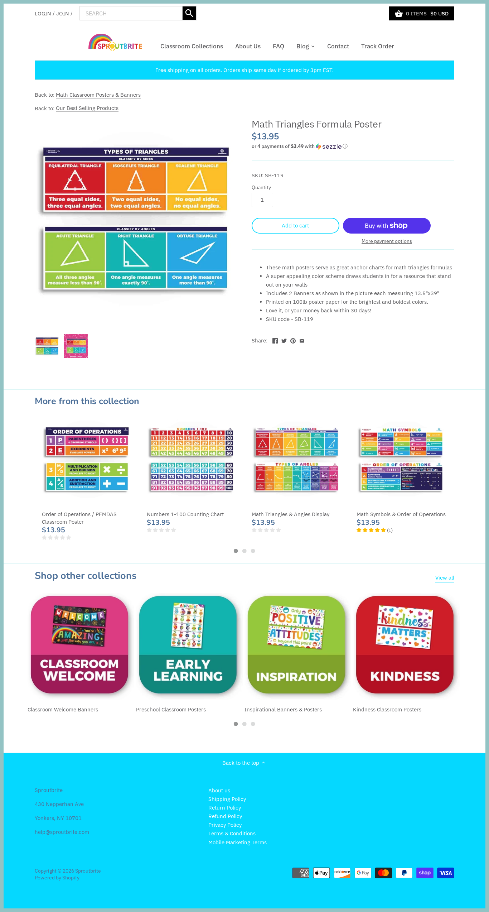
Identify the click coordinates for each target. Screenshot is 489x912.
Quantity (261, 187)
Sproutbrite (88, 871)
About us (219, 790)
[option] (47, 346)
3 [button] (253, 551)
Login (43, 13)
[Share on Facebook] (275, 339)
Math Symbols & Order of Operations (401, 514)
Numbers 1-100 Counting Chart (185, 514)
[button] (353, 146)
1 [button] (235, 551)
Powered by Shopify (57, 877)
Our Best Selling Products (87, 108)
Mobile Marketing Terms (237, 842)
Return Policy (224, 807)
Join (62, 13)
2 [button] (244, 551)
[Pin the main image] (293, 339)
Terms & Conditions (232, 833)
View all (444, 577)
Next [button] (468, 484)
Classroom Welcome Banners (63, 709)
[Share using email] (302, 339)
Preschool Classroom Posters (171, 709)
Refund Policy (225, 816)
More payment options (387, 241)
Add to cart (295, 225)
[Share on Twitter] (284, 339)
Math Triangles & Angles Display (290, 514)
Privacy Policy (225, 824)
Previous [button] (20, 484)
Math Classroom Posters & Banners (98, 94)
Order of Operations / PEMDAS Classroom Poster (79, 518)
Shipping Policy (227, 799)
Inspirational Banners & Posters (283, 709)
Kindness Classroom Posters (387, 709)
